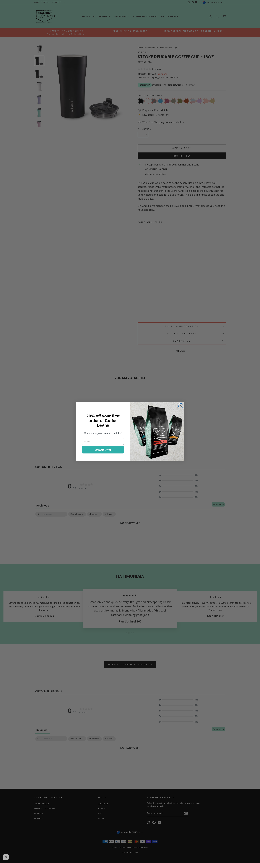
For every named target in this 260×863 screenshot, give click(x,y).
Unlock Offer (103, 450)
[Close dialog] (180, 405)
